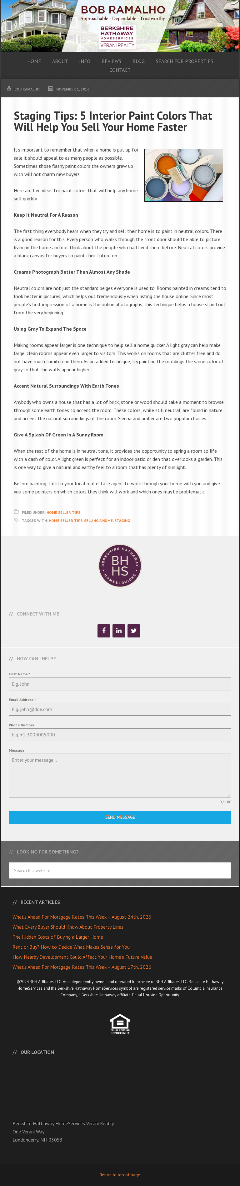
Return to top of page (120, 1175)
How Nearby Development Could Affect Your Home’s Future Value (82, 957)
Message (16, 750)
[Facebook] (104, 630)
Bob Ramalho (120, 26)
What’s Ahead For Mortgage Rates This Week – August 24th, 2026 (81, 917)
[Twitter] (134, 630)
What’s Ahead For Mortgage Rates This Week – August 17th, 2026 (81, 967)
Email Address (22, 699)
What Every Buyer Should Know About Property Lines (67, 927)
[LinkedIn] (118, 630)
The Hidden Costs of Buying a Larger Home (57, 937)
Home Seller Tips (63, 512)
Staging (122, 520)
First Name (19, 674)
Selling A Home (98, 520)
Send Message (120, 817)
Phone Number (21, 725)
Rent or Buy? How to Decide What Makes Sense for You (71, 947)
